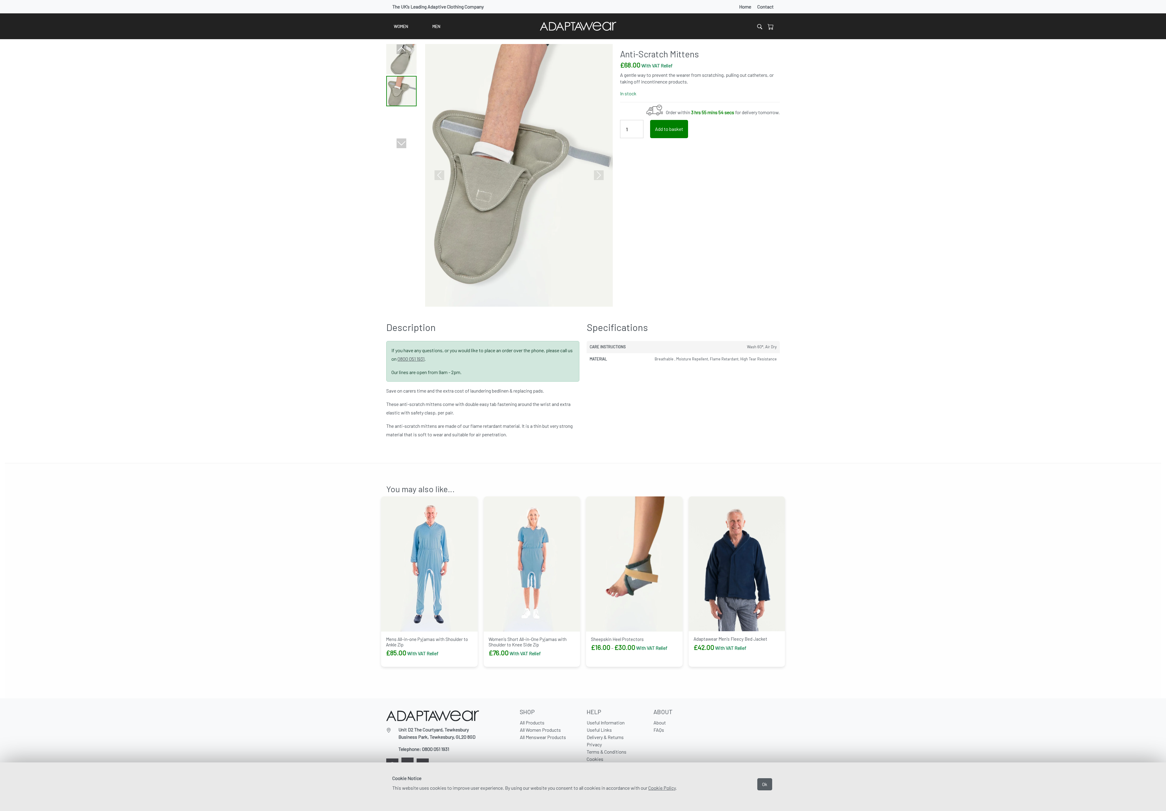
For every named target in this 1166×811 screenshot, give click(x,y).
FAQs (658, 730)
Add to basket (669, 129)
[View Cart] (771, 26)
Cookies (595, 759)
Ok (764, 784)
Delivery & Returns (605, 737)
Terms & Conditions (606, 752)
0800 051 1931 (410, 359)
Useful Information (606, 722)
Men (436, 26)
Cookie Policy (662, 788)
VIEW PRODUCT (610, 662)
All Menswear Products (543, 737)
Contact (765, 6)
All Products (532, 722)
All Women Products (540, 730)
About (659, 722)
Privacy (594, 744)
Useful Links (599, 730)
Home (745, 6)
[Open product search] (760, 26)
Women (401, 26)
